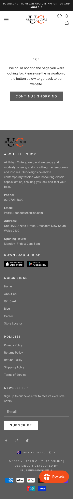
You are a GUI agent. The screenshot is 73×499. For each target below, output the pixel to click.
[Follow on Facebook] (6, 440)
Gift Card (10, 301)
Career (8, 316)
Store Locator (13, 323)
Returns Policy (13, 352)
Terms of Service (15, 374)
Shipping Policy (14, 367)
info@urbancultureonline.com (23, 212)
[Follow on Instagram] (17, 440)
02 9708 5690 (14, 199)
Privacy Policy (13, 345)
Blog (7, 308)
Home (8, 286)
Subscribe (21, 425)
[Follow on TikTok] (27, 440)
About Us (10, 294)
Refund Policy (13, 359)
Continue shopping (36, 96)
